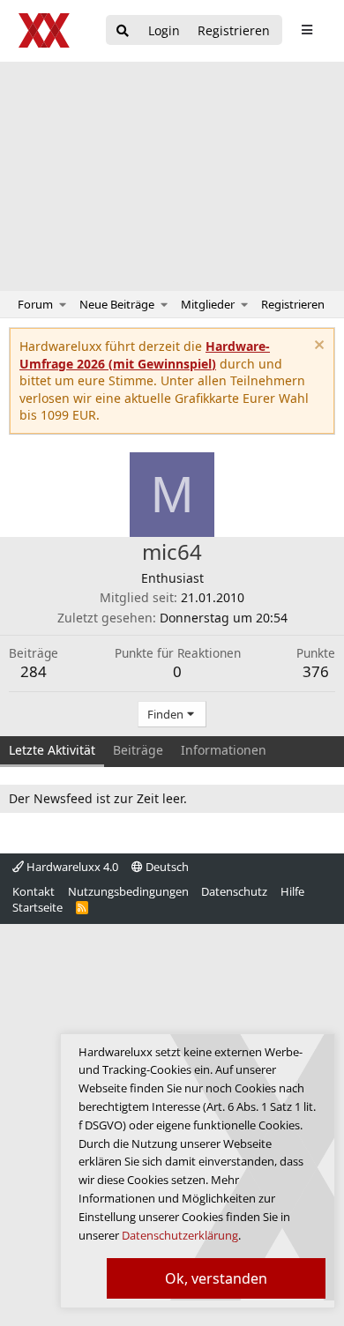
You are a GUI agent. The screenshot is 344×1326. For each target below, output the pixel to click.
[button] (63, 304)
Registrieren (293, 304)
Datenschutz (234, 891)
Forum (35, 304)
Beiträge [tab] (138, 749)
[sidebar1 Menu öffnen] (306, 30)
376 (316, 671)
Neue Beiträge (116, 304)
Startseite (37, 907)
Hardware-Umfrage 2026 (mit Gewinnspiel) (144, 355)
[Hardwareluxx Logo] (45, 30)
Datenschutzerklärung (180, 1235)
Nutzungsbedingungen (128, 891)
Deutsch (166, 867)
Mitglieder (208, 304)
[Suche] (122, 31)
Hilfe (292, 891)
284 (33, 671)
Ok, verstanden (216, 1278)
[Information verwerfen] (317, 347)
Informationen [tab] (223, 749)
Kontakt (33, 891)
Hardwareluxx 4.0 (71, 867)
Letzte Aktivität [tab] (52, 749)
